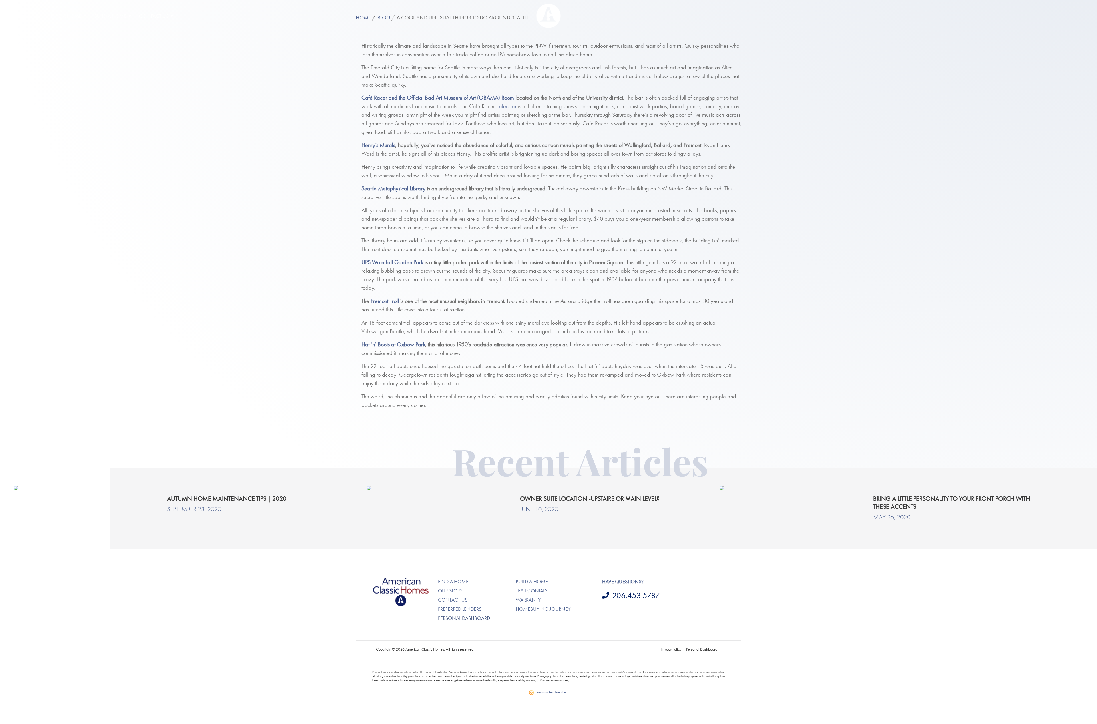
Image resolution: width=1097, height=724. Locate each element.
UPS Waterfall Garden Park (392, 262)
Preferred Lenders (459, 609)
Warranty (528, 599)
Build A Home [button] (110, 16)
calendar (506, 106)
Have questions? (623, 581)
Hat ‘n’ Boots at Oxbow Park (393, 344)
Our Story (450, 590)
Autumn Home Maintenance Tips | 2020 (227, 498)
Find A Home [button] (66, 16)
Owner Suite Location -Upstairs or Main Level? (590, 498)
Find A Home (453, 581)
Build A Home (532, 581)
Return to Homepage (549, 16)
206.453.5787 (636, 595)
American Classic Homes (394, 581)
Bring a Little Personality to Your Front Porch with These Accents (951, 502)
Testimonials (531, 590)
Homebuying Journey (543, 609)
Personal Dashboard (464, 618)
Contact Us (452, 599)
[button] (20, 15)
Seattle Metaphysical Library (393, 188)
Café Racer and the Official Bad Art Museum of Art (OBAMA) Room (437, 97)
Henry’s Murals (378, 145)
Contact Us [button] (154, 16)
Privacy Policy (671, 649)
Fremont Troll (385, 301)
